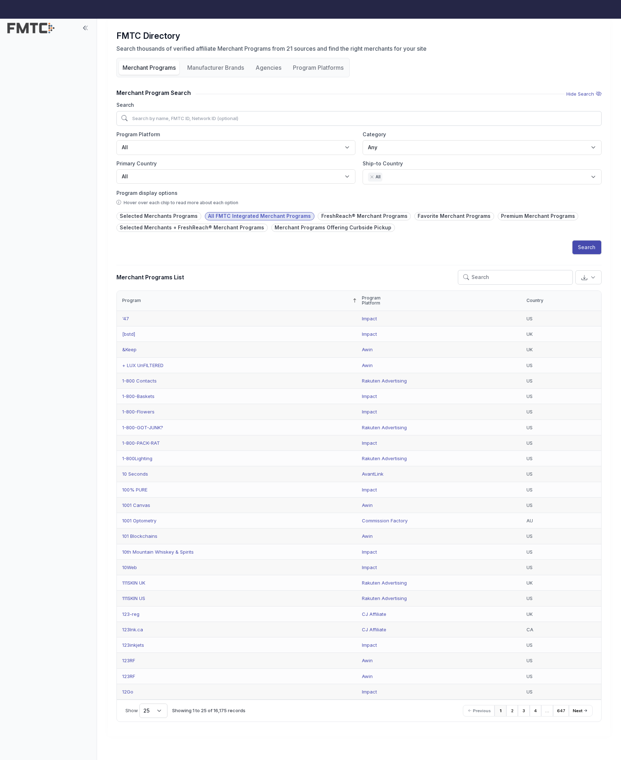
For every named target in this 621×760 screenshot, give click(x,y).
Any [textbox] (372, 147)
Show (137, 711)
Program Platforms (318, 67)
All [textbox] (125, 147)
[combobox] (235, 147)
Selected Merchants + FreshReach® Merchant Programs (192, 227)
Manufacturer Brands (215, 67)
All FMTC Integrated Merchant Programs (259, 216)
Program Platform (138, 134)
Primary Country (136, 163)
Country (534, 300)
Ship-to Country (383, 163)
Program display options (147, 193)
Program (131, 300)
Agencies (268, 67)
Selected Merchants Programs (159, 216)
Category (374, 134)
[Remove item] (372, 176)
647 (561, 710)
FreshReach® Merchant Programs (364, 216)
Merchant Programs (149, 67)
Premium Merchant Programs (538, 216)
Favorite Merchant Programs (454, 216)
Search (125, 105)
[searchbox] (386, 177)
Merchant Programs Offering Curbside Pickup (333, 227)
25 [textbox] (146, 711)
